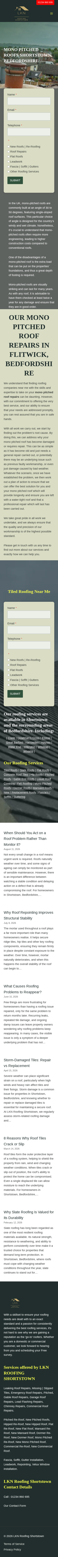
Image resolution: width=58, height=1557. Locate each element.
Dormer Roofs (22, 788)
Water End (14, 747)
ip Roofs (37, 774)
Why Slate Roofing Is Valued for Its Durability (29, 1215)
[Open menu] (51, 13)
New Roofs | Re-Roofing (25, 146)
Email (11, 109)
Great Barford (14, 742)
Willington (29, 747)
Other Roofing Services (24, 171)
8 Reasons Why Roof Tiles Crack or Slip (25, 1141)
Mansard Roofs (42, 788)
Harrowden (32, 742)
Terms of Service (14, 1544)
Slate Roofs (27, 770)
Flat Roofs (16, 156)
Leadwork (16, 161)
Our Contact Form (15, 1505)
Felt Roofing (24, 783)
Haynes (46, 742)
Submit (15, 180)
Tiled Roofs (11, 770)
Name (12, 94)
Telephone (14, 125)
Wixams (28, 751)
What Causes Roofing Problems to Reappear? (23, 989)
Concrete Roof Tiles (16, 774)
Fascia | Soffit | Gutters (24, 166)
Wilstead (43, 747)
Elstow (46, 738)
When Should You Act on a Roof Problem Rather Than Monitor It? (25, 839)
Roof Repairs (18, 151)
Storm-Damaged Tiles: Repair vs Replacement (27, 1063)
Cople (11, 738)
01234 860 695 (45, 2)
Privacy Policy (12, 1549)
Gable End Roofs (23, 779)
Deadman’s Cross (28, 738)
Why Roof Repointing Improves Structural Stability (28, 915)
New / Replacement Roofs (20, 792)
